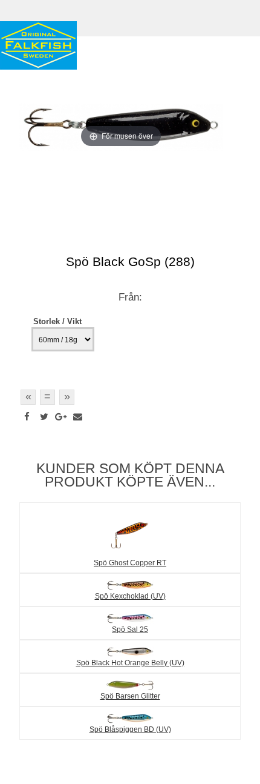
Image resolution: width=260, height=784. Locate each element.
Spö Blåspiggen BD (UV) (130, 729)
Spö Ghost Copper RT (130, 562)
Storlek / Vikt (57, 321)
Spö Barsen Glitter (130, 696)
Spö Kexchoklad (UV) (130, 596)
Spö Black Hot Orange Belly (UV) (130, 662)
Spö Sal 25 (130, 629)
